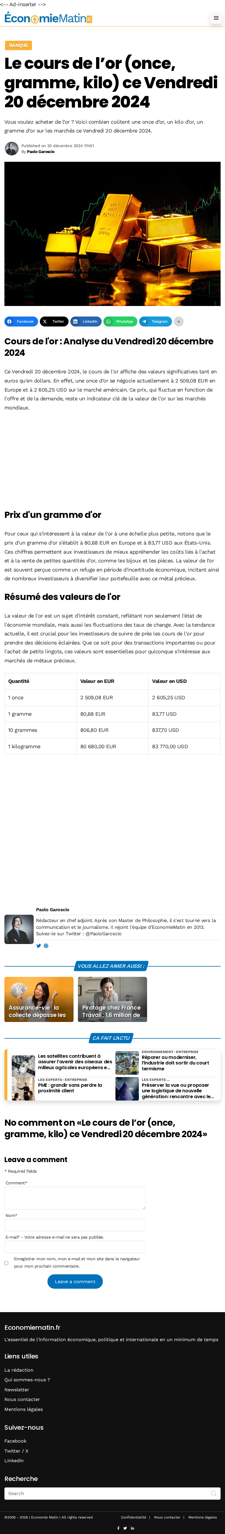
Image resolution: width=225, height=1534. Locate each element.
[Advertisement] (112, 461)
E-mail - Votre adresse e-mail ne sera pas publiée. (55, 1237)
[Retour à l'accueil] (101, 18)
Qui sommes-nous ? (27, 1379)
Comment (16, 1183)
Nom (11, 1215)
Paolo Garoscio (52, 909)
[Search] (214, 1493)
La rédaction (18, 1370)
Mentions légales (23, 1409)
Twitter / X (16, 1451)
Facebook (15, 1441)
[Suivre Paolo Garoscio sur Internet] (45, 946)
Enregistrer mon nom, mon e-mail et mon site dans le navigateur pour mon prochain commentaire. (77, 1262)
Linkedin (14, 1460)
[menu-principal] (216, 18)
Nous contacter (22, 1399)
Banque (18, 45)
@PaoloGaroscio (103, 933)
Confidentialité (133, 1517)
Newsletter (16, 1389)
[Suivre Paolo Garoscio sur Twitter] (38, 946)
